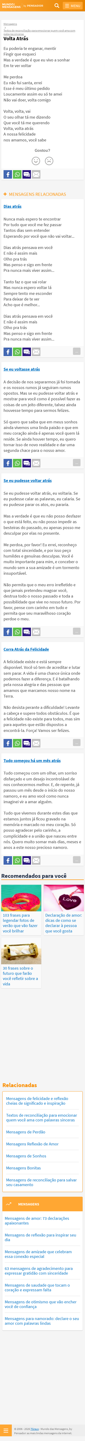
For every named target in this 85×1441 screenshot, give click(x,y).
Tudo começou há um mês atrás (32, 760)
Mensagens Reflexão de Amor (32, 1144)
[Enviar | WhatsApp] (17, 174)
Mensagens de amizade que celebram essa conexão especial (38, 1254)
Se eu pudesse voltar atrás (28, 480)
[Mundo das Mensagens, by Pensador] (22, 5)
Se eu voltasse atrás (22, 369)
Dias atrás (12, 206)
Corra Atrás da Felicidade (26, 649)
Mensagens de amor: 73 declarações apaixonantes (37, 1221)
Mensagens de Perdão (25, 1132)
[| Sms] (26, 174)
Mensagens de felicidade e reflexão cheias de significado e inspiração (37, 1101)
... (76, 351)
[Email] (36, 174)
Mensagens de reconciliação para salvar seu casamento (41, 1182)
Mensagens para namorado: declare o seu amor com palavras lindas (42, 1321)
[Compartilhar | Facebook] (8, 174)
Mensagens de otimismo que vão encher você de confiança (40, 1304)
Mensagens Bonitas (23, 1168)
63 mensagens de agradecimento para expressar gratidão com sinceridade (39, 1271)
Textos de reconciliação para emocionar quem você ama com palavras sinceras (41, 1117)
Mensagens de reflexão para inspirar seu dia (40, 1237)
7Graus (34, 1429)
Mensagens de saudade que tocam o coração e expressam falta (37, 1287)
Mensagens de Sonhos (26, 1156)
